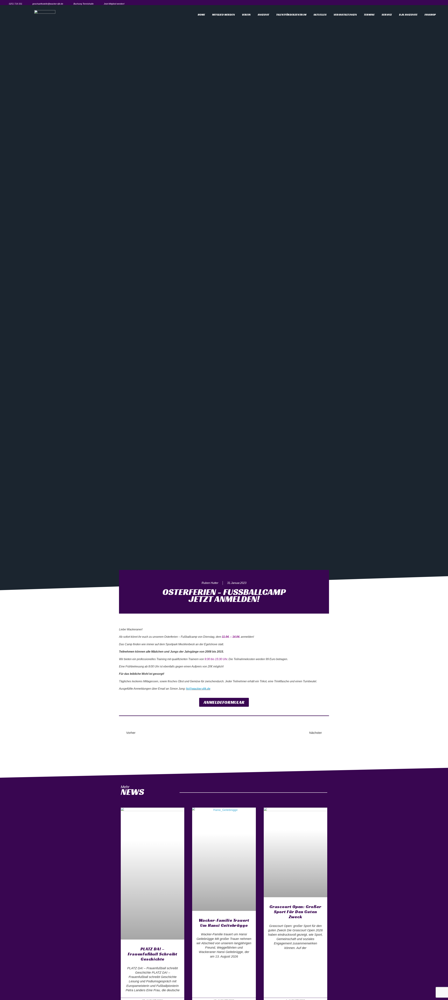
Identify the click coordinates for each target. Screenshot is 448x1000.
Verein (246, 14)
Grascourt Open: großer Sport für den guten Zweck (295, 911)
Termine (369, 14)
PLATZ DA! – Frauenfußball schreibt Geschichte (152, 954)
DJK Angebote (408, 14)
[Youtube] (440, 4)
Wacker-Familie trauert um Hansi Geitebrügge (224, 923)
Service (387, 14)
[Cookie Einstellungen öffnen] (8, 995)
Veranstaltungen (345, 14)
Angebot (263, 14)
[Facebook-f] (425, 4)
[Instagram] (433, 4)
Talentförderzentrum (291, 14)
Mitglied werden (223, 14)
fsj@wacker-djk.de (198, 688)
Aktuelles (320, 14)
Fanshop (430, 14)
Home (201, 14)
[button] (224, 702)
